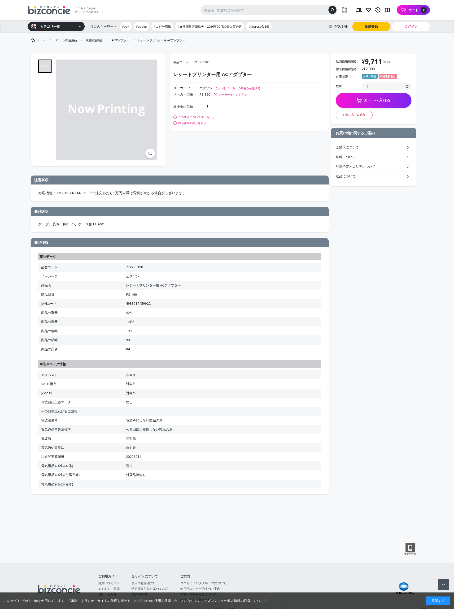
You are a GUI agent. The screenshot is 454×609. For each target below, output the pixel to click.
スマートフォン (410, 549)
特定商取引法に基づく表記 (149, 589)
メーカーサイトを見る (232, 95)
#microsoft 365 (259, 26)
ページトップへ (443, 584)
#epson (141, 26)
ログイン (411, 26)
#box (125, 26)
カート (417, 10)
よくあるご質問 (109, 589)
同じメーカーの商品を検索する (241, 88)
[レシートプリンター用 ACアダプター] (106, 110)
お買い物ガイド (109, 583)
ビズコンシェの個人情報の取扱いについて (235, 600)
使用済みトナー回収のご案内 (200, 589)
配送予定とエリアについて (355, 166)
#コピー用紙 (162, 26)
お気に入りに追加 (354, 115)
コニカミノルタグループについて (203, 583)
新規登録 (371, 26)
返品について (346, 176)
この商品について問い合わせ (196, 117)
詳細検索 (344, 10)
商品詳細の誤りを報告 (192, 123)
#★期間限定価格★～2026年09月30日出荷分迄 (210, 26)
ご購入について (347, 147)
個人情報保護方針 (143, 583)
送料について (346, 156)
